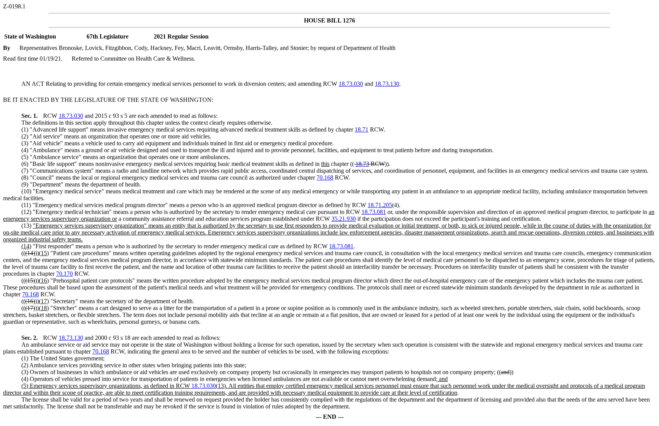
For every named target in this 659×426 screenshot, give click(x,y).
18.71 (361, 129)
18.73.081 (374, 212)
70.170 (64, 273)
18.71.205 (380, 205)
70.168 (325, 177)
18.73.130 (387, 83)
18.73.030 (351, 83)
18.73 (362, 164)
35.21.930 (343, 218)
